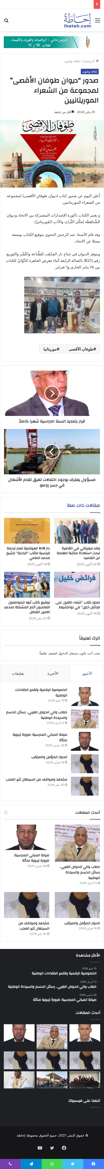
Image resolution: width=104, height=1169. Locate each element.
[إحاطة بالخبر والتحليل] (52, 42)
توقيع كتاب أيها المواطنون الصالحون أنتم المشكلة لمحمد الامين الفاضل (27, 607)
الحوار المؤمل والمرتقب (49, 757)
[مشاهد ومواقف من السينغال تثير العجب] (85, 786)
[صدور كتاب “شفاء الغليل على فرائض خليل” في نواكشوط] (77, 585)
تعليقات (18, 673)
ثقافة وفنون (72, 61)
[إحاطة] (77, 20)
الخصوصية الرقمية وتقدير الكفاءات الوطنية (41, 693)
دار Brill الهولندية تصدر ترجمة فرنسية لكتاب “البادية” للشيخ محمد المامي (28, 553)
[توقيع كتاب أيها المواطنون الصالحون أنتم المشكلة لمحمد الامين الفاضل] (27, 585)
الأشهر (87, 673)
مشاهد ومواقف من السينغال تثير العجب (36, 779)
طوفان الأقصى (81, 348)
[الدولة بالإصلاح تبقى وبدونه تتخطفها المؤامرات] (19, 1060)
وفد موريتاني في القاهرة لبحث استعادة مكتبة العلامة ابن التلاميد (78, 553)
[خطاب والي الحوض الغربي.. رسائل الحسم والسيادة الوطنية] (85, 719)
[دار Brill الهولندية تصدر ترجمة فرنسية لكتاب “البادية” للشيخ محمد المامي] (27, 531)
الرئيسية (89, 61)
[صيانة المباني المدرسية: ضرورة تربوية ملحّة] (85, 741)
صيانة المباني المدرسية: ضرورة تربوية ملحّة (40, 737)
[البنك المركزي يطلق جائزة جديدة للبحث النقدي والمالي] (52, 1080)
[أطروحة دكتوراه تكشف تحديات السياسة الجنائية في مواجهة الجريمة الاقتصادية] (84, 1080)
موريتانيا (50, 348)
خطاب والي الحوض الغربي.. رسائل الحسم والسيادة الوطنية (36, 715)
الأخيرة (52, 673)
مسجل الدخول (68, 653)
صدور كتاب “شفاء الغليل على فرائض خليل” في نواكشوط (78, 605)
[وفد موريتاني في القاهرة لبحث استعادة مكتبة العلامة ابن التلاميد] (77, 531)
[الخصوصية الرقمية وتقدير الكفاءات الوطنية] (85, 696)
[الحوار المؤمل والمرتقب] (85, 763)
